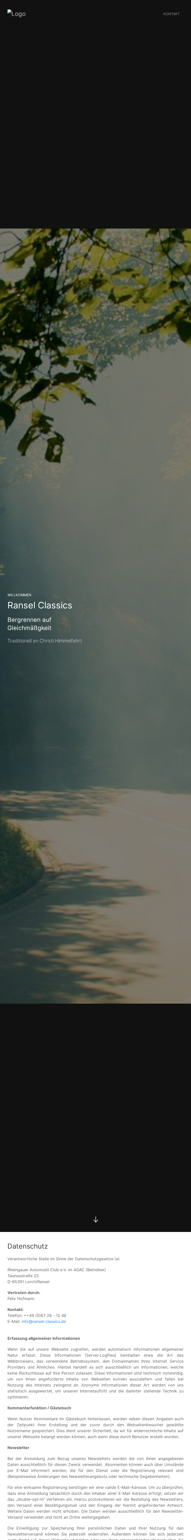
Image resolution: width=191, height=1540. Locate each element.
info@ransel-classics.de (44, 1321)
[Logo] (16, 13)
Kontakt (171, 14)
